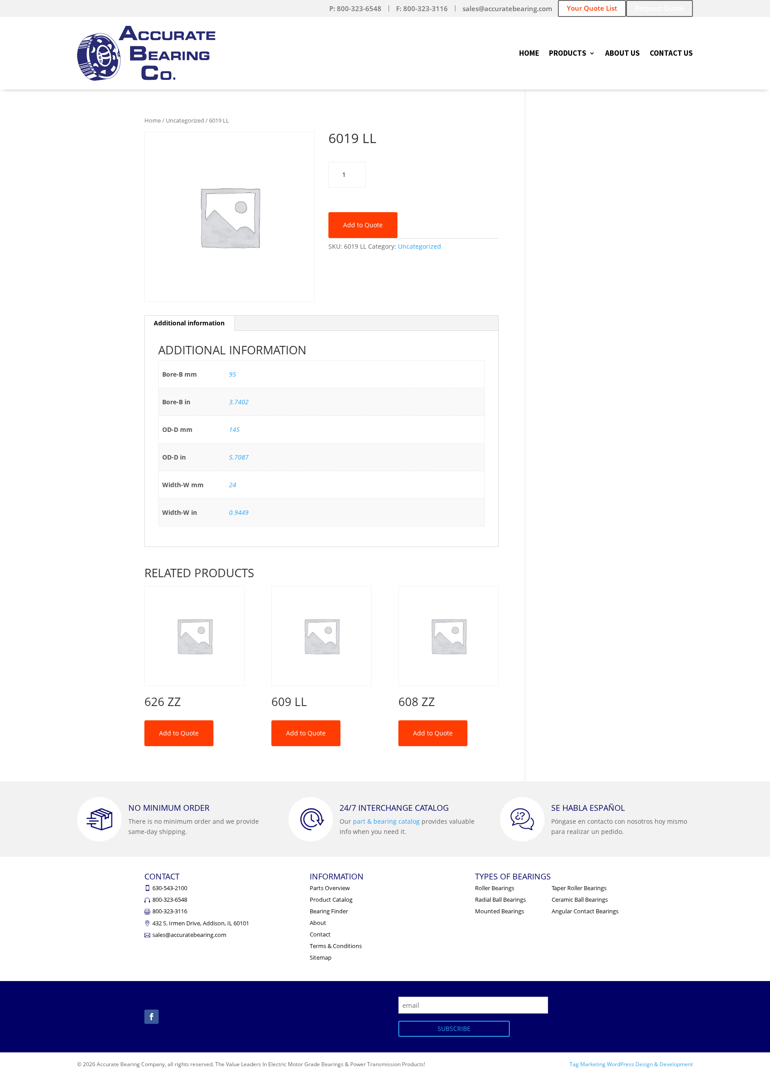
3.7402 (239, 402)
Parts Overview (330, 888)
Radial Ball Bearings (500, 899)
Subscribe (454, 1028)
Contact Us (671, 54)
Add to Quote (363, 225)
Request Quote (659, 8)
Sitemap (321, 957)
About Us (622, 54)
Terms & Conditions (336, 946)
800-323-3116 (169, 911)
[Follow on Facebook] (151, 1017)
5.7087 (239, 457)
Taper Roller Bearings (579, 888)
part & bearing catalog (386, 821)
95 (232, 374)
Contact (320, 934)
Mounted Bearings (499, 911)
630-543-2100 (169, 888)
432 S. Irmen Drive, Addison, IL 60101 (200, 923)
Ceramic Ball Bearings (580, 899)
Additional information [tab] (189, 323)
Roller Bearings (494, 888)
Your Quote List (592, 8)
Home (529, 54)
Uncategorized (185, 120)
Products (567, 54)
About (318, 923)
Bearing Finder (329, 911)
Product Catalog (331, 899)
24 (232, 485)
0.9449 (239, 512)
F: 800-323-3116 (422, 8)
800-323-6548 (169, 899)
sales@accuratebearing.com (507, 8)
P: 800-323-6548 (355, 8)
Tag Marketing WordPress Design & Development (631, 1064)
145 (234, 429)
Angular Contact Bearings (585, 911)
